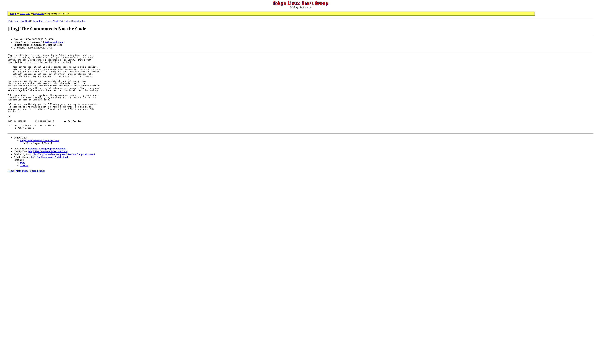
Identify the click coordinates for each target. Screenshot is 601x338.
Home (11, 170)
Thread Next (51, 21)
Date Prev (13, 21)
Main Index (22, 170)
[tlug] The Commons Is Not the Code (39, 140)
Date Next (25, 21)
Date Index (64, 21)
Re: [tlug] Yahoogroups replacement (47, 148)
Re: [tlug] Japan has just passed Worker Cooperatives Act (64, 154)
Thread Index (78, 21)
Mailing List (25, 13)
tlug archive (38, 13)
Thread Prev (37, 21)
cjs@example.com (53, 42)
